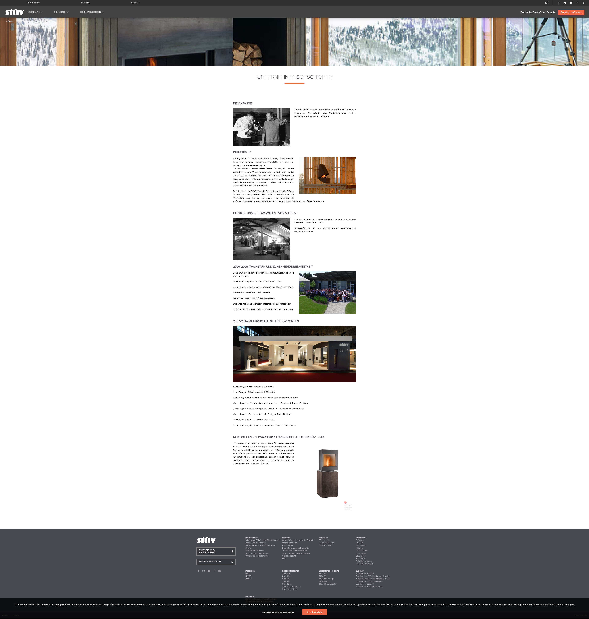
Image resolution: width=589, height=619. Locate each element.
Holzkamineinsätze (90, 11)
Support (85, 3)
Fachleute (135, 3)
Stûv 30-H (360, 558)
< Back (9, 21)
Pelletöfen (60, 11)
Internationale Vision (254, 551)
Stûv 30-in (286, 584)
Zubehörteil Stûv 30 (365, 584)
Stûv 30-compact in (291, 587)
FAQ (284, 558)
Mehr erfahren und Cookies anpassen (278, 612)
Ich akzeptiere (314, 612)
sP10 (247, 573)
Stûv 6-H (360, 540)
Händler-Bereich (326, 543)
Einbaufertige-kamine (329, 571)
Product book (325, 545)
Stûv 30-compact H (365, 564)
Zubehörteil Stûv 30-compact (369, 587)
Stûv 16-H (360, 556)
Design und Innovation (255, 543)
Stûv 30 (359, 543)
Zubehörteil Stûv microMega (369, 581)
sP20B (248, 576)
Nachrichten (287, 545)
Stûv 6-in (286, 573)
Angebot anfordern (571, 12)
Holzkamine (33, 11)
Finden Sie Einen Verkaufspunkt (537, 12)
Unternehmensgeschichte (256, 556)
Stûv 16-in (286, 576)
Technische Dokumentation (294, 551)
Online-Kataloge (289, 543)
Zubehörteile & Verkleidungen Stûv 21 (372, 576)
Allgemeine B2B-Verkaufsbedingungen (262, 540)
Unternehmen (33, 3)
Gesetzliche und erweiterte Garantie (298, 540)
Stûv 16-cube (362, 551)
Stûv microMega (289, 589)
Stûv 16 (359, 548)
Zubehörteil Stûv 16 (365, 573)
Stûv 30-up (361, 545)
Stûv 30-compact (364, 561)
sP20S (248, 579)
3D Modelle (324, 540)
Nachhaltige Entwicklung (256, 553)
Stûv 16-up (361, 553)
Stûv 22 (285, 581)
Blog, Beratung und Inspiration (296, 548)
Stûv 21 (285, 579)
